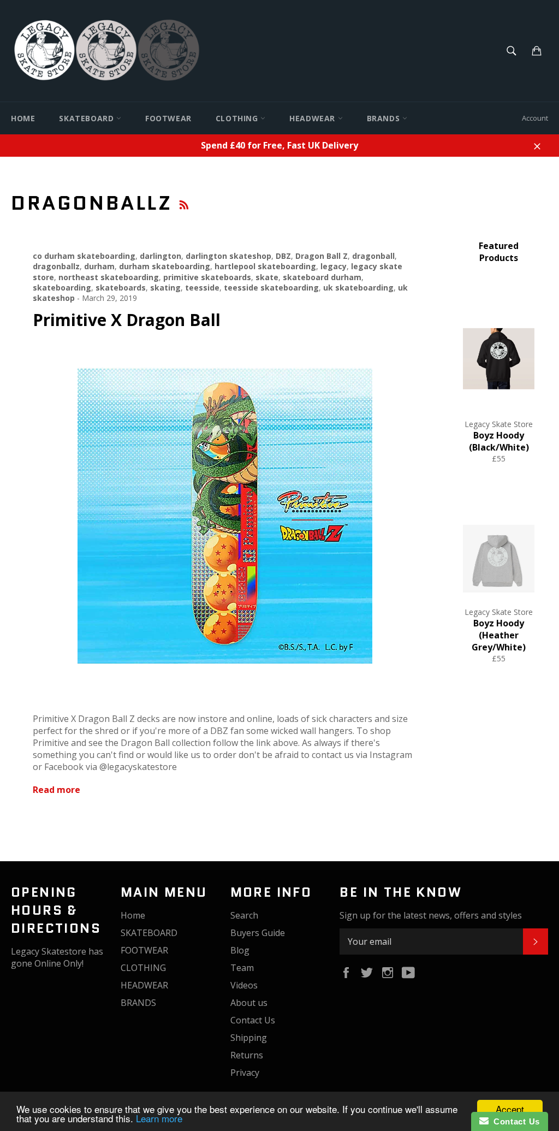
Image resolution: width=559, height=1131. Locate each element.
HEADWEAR (313, 118)
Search (244, 915)
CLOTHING (238, 118)
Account (535, 118)
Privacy (244, 1073)
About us (248, 1003)
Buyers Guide (257, 933)
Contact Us (252, 1020)
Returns (246, 1055)
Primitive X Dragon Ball (127, 320)
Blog (239, 950)
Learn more (159, 1118)
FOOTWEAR (168, 118)
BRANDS (384, 118)
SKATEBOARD (87, 118)
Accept (510, 1109)
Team (242, 968)
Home (23, 118)
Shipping (248, 1038)
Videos (244, 985)
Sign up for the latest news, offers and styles (431, 915)
